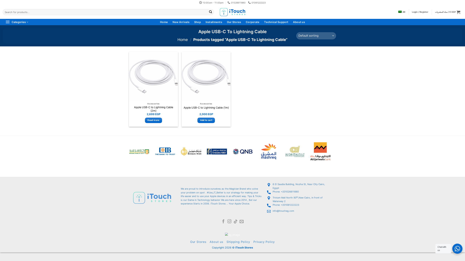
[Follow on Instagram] (229, 221)
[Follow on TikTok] (236, 221)
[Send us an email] (242, 221)
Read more (153, 120)
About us (299, 22)
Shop (197, 22)
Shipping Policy (238, 242)
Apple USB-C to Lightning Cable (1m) (206, 107)
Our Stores (234, 22)
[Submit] (210, 12)
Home (164, 22)
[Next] (335, 146)
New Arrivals (181, 22)
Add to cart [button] (206, 120)
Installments (214, 22)
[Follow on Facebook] (223, 221)
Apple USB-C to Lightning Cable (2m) (153, 109)
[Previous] (124, 146)
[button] (447, 12)
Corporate (253, 22)
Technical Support (276, 22)
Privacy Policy (264, 242)
